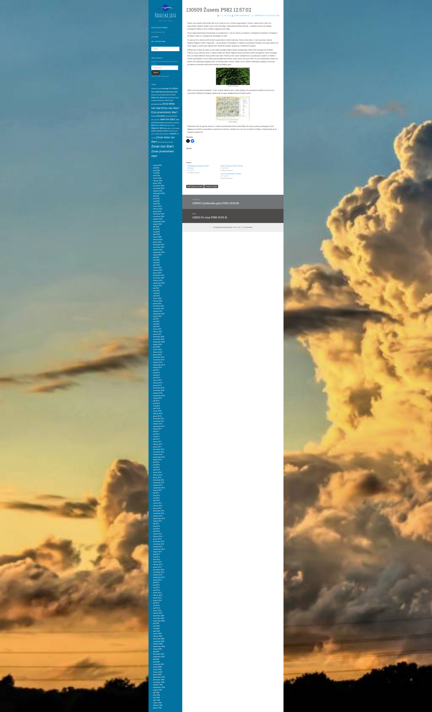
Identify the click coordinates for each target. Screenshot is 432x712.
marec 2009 (157, 633)
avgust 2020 (157, 344)
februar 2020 (157, 352)
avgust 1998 (157, 690)
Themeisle (249, 227)
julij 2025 (156, 196)
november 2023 (158, 247)
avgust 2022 (157, 285)
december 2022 (158, 275)
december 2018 (158, 388)
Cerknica (159, 95)
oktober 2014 (157, 516)
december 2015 (158, 480)
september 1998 (159, 687)
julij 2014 (156, 523)
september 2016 (159, 457)
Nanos (177, 128)
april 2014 (156, 531)
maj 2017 (156, 437)
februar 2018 (157, 413)
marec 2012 (157, 593)
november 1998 (158, 682)
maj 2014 (156, 529)
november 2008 (158, 641)
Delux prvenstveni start (171, 98)
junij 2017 (156, 434)
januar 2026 (157, 183)
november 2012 (158, 572)
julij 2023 (156, 257)
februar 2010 (157, 613)
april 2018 (156, 408)
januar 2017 (157, 447)
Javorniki (156, 119)
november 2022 (158, 278)
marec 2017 (157, 442)
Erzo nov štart (170, 108)
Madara (170, 123)
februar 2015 (157, 506)
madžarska (176, 123)
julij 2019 (156, 370)
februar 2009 (157, 636)
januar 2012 (157, 598)
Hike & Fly (174, 116)
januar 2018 (157, 416)
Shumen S (167, 134)
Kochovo (166, 123)
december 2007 (158, 654)
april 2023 (156, 265)
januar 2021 (157, 334)
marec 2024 (157, 237)
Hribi (152, 119)
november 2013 (158, 544)
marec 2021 (157, 329)
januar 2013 (157, 567)
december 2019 (158, 357)
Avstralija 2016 (167, 89)
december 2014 (158, 511)
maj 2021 (156, 324)
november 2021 (158, 308)
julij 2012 (156, 582)
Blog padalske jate (158, 32)
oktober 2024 (157, 219)
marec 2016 (157, 472)
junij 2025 (156, 198)
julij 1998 (156, 692)
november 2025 (158, 188)
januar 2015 (157, 508)
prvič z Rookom (155, 134)
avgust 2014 (157, 521)
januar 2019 (157, 385)
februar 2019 (157, 383)
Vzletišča (154, 37)
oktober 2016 (157, 454)
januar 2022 (157, 303)
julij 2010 (156, 603)
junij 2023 (156, 260)
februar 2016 (157, 475)
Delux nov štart (157, 97)
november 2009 (158, 618)
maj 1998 (156, 698)
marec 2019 (157, 380)
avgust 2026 (157, 165)
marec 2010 (157, 611)
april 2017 (156, 439)
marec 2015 (157, 503)
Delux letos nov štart (169, 95)
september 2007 (159, 657)
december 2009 (158, 616)
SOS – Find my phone (158, 41)
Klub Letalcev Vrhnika (159, 27)
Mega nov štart (157, 128)
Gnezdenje (161, 116)
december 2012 (158, 570)
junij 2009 (156, 626)
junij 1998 (156, 695)
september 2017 (159, 426)
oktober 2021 (157, 311)
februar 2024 (157, 239)
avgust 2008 (157, 649)
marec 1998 (157, 703)
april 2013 (156, 559)
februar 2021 (157, 332)
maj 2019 (156, 375)
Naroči (156, 72)
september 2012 (159, 577)
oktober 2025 (157, 191)
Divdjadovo (154, 100)
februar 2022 (157, 301)
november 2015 (158, 483)
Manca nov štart (157, 125)
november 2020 (158, 339)
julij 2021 (156, 319)
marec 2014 (157, 534)
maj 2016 (156, 467)
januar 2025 (157, 211)
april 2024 (156, 234)
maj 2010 (156, 605)
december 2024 (158, 214)
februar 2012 (157, 595)
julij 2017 (156, 431)
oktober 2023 (157, 250)
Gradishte (168, 116)
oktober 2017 (157, 424)
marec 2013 (157, 562)
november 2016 (158, 452)
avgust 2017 (157, 429)
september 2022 (159, 283)
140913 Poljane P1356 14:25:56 (231, 166)
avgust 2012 (157, 580)
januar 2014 (157, 539)
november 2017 (158, 421)
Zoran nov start (169, 142)
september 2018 (159, 396)
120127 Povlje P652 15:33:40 (230, 174)
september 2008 (159, 646)
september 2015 (159, 488)
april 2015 (156, 500)
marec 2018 (157, 411)
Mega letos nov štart (169, 125)
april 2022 (156, 296)
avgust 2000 (157, 667)
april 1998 (156, 700)
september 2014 (159, 518)
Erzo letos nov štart (195, 186)
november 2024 (158, 216)
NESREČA (154, 131)
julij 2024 (156, 227)
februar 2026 (157, 181)
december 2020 (158, 337)
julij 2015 (156, 493)
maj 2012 (156, 587)
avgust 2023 (157, 255)
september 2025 (159, 193)
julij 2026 (156, 168)
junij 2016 (156, 465)
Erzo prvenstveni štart (164, 112)
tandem (173, 134)
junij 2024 (156, 229)
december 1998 (158, 680)
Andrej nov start (156, 88)
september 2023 (159, 252)
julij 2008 (156, 651)
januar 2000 (157, 674)
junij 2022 (156, 291)
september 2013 (159, 549)
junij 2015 (156, 495)
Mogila (165, 128)
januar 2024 (157, 242)
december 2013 (158, 541)
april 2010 (156, 608)
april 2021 (156, 326)
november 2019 (158, 360)
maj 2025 (156, 201)
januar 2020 (157, 355)
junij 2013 (156, 554)
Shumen (162, 134)
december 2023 (158, 244)
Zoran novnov (160, 142)
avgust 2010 (157, 600)
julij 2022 (156, 288)
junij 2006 (156, 662)
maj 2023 (156, 262)
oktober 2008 (157, 644)
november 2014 (158, 513)
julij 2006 (156, 659)
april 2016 (156, 470)
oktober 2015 (157, 485)
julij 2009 (156, 623)
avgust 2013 (157, 552)
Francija (153, 116)
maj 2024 (156, 232)
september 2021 (159, 314)
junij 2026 (156, 170)
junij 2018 (156, 403)
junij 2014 (156, 526)
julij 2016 (156, 462)
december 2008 (158, 639)
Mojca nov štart (171, 128)
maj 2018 (156, 406)
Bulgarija (153, 95)
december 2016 (158, 449)
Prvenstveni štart (172, 131)
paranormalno (163, 131)
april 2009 (156, 631)
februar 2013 (157, 564)
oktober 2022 (157, 280)
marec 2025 (157, 206)
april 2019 (156, 378)
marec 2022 (157, 298)
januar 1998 (157, 708)
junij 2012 (156, 585)
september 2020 (159, 342)
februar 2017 (157, 444)
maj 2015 (156, 498)
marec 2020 (157, 349)
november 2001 (158, 664)
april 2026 (156, 175)
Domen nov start (163, 100)
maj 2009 (156, 628)
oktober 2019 (157, 362)
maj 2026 (156, 173)
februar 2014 (157, 536)
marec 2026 (157, 178)
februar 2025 (157, 209)
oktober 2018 (157, 393)
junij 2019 (156, 372)
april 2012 (156, 590)
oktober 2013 (157, 547)
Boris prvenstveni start (169, 92)
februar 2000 (157, 672)
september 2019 (159, 365)
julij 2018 (156, 401)
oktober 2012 (157, 575)
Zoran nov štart (162, 146)
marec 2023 (157, 268)
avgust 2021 (157, 316)
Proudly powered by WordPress (222, 227)
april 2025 (156, 204)
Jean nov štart (167, 119)
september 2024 (159, 222)
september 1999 (159, 677)
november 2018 (158, 390)
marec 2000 (157, 669)
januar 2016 (157, 477)
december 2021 (158, 306)
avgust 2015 (157, 490)
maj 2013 (156, 557)
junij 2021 (156, 321)
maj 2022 (156, 293)
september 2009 (159, 621)
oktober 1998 (157, 685)
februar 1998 (157, 705)
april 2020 (156, 347)
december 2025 (158, 186)
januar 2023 (157, 273)
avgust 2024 (157, 224)
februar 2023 (157, 270)
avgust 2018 (157, 398)
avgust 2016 (157, 459)
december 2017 (158, 419)
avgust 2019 (157, 367)
